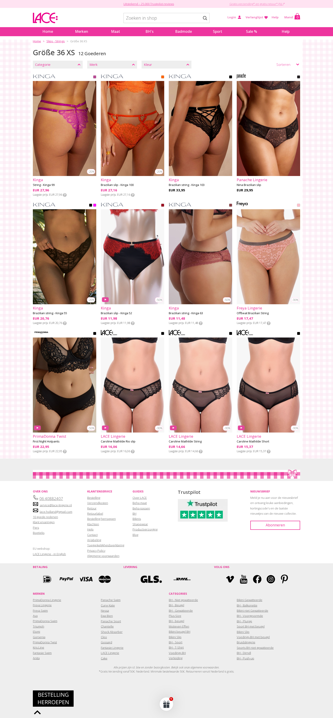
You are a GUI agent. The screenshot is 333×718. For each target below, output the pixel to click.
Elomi (36, 632)
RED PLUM (230, 205)
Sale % (251, 31)
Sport (217, 31)
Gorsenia (39, 637)
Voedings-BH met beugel (253, 637)
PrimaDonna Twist (45, 642)
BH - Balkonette (247, 605)
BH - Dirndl (244, 653)
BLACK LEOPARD (298, 77)
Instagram (271, 579)
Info (65, 195)
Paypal (66, 579)
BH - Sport (175, 642)
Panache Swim (111, 600)
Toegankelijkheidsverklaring (105, 545)
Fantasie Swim (42, 653)
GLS (151, 579)
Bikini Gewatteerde (249, 600)
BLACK (230, 77)
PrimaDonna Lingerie (47, 600)
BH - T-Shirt (176, 647)
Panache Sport (111, 621)
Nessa (105, 611)
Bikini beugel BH (179, 632)
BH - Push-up (245, 658)
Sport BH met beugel (251, 626)
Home (47, 31)
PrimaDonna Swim (45, 621)
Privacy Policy (96, 551)
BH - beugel (176, 621)
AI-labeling (94, 540)
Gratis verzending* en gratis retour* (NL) (256, 4)
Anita (36, 658)
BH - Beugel (176, 605)
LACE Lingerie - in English (49, 554)
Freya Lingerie (42, 605)
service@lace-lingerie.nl (56, 505)
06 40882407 (51, 498)
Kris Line (38, 647)
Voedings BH (177, 653)
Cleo (104, 637)
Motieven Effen (179, 626)
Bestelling (93, 498)
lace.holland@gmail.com (56, 512)
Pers (36, 527)
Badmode (183, 31)
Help (275, 17)
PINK (94, 205)
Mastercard (105, 579)
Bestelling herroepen (101, 519)
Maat (115, 31)
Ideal (47, 579)
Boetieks (38, 533)
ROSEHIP (298, 205)
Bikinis (137, 519)
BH (134, 513)
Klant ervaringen (44, 522)
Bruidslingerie (246, 642)
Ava (35, 616)
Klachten (93, 524)
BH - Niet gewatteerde (183, 600)
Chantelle (107, 626)
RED (162, 205)
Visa (86, 579)
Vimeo (230, 579)
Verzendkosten (97, 503)
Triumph (38, 626)
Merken (81, 31)
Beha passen (141, 508)
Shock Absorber (112, 632)
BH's (149, 31)
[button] (166, 703)
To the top (37, 712)
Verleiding (175, 658)
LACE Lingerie (110, 653)
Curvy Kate (108, 605)
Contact (92, 535)
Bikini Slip (175, 637)
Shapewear (140, 524)
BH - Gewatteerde (181, 611)
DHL (182, 579)
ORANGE (162, 77)
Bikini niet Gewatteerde (252, 611)
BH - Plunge (244, 621)
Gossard (106, 642)
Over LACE (140, 498)
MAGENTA (94, 77)
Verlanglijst (254, 17)
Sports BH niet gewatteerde (255, 648)
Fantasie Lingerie (112, 648)
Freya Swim (40, 611)
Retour (92, 508)
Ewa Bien (107, 616)
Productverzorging (145, 529)
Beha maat (140, 503)
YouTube (243, 579)
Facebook (257, 579)
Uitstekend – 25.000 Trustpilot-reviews (148, 4)
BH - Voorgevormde (250, 616)
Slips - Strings (55, 41)
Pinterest (284, 579)
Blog (135, 535)
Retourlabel (95, 513)
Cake (104, 658)
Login (231, 17)
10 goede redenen (45, 517)
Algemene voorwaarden (103, 556)
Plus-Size (175, 616)
